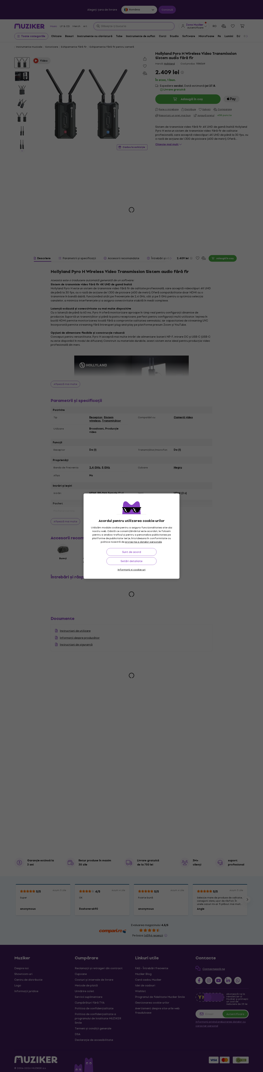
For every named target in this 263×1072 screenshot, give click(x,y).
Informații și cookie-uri (131, 570)
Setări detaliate (131, 561)
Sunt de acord (131, 552)
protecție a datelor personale (143, 542)
